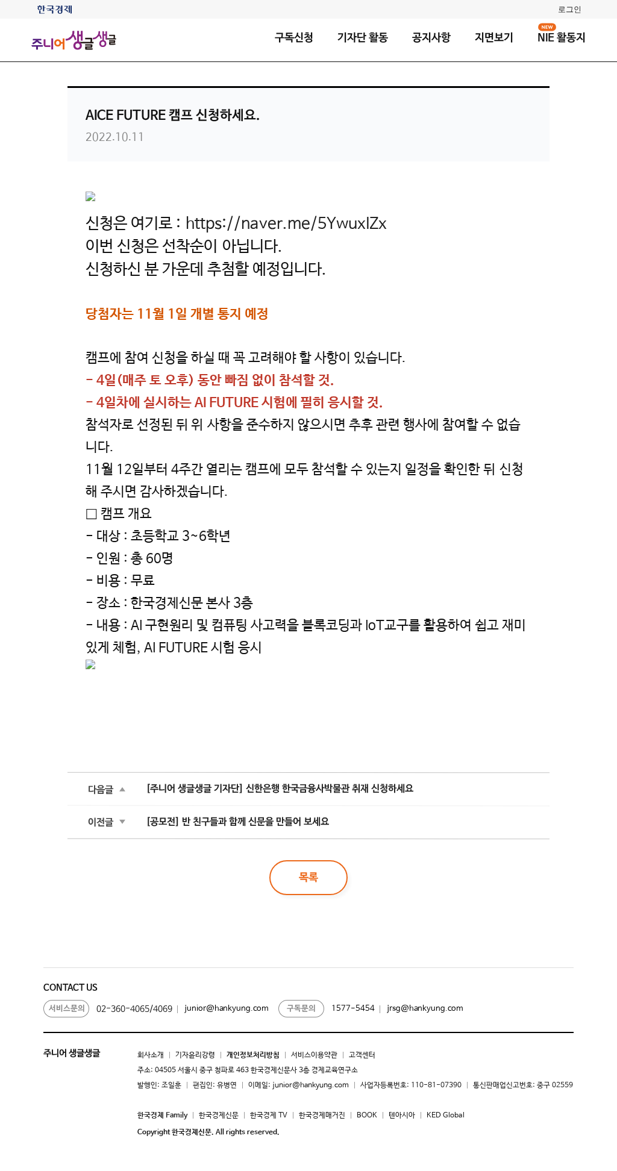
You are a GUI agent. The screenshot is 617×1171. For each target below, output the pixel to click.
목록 (308, 878)
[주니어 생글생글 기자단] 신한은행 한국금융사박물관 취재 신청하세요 (279, 789)
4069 (162, 1009)
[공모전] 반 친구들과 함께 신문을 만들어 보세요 (237, 822)
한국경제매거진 (322, 1115)
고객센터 (362, 1055)
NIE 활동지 (561, 38)
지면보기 (494, 38)
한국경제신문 (219, 1115)
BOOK (367, 1115)
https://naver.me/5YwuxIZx (286, 224)
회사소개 (150, 1055)
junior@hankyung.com (226, 1008)
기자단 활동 (362, 38)
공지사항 (431, 38)
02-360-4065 (122, 1009)
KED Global (446, 1115)
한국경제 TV (268, 1115)
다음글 (100, 789)
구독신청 (294, 38)
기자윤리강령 (195, 1055)
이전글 (100, 822)
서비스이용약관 (314, 1055)
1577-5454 (353, 1008)
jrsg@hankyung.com (425, 1008)
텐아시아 (402, 1115)
